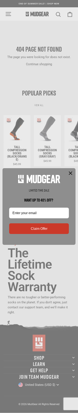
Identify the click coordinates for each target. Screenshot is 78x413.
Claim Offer (39, 228)
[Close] (71, 173)
